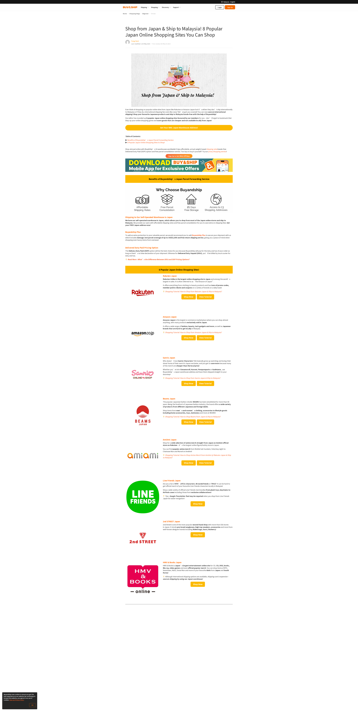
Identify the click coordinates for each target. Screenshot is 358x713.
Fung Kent (135, 41)
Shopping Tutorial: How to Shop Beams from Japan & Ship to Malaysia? (193, 416)
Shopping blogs (134, 14)
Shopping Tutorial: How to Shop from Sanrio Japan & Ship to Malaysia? (192, 378)
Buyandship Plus (198, 235)
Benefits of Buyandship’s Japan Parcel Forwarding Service (150, 140)
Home (125, 14)
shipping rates (212, 149)
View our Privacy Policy (16, 700)
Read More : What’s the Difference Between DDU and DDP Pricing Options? (158, 259)
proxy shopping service (217, 151)
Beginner (145, 14)
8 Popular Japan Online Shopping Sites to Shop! (146, 142)
